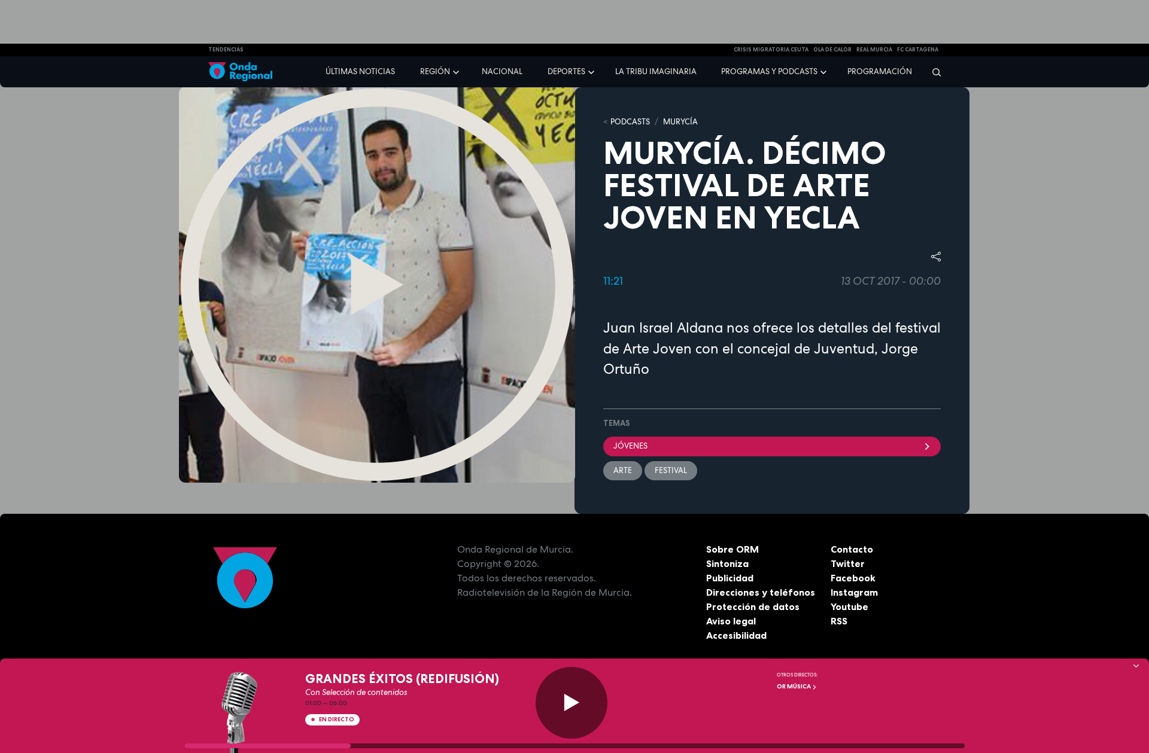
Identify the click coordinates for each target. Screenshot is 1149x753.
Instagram (854, 592)
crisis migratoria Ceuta (771, 49)
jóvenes (630, 446)
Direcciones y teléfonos (760, 592)
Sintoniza (727, 563)
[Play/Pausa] (571, 703)
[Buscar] (933, 72)
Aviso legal (731, 621)
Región (435, 71)
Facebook (853, 578)
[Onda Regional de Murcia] (240, 72)
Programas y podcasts (769, 71)
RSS (839, 621)
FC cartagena (917, 49)
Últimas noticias (360, 71)
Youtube (849, 606)
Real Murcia (874, 49)
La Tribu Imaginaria (656, 71)
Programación (879, 71)
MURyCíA (680, 122)
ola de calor (832, 49)
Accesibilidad (736, 635)
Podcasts (630, 122)
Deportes (566, 71)
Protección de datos (753, 606)
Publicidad (729, 578)
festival (671, 470)
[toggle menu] (457, 71)
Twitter (848, 563)
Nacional (502, 71)
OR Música (794, 686)
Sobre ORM (732, 549)
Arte (622, 470)
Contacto (852, 549)
